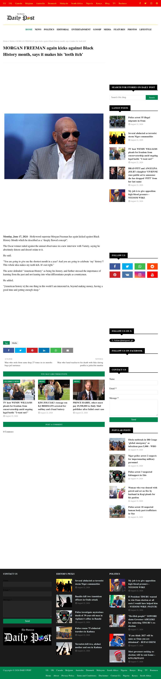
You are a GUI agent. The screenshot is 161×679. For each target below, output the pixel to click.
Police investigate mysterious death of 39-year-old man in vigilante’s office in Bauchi (89, 615)
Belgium (29, 3)
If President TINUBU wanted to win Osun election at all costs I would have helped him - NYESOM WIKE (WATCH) (143, 601)
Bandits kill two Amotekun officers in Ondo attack (88, 598)
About (56, 675)
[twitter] (145, 3)
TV (114, 3)
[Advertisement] (54, 88)
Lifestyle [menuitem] (145, 29)
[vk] (127, 274)
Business (123, 3)
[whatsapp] (139, 266)
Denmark (52, 3)
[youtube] (152, 274)
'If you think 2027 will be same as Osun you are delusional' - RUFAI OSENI (141, 639)
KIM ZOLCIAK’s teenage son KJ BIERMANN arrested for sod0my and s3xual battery (52, 406)
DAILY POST (25, 670)
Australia (40, 3)
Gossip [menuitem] (97, 29)
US (4, 3)
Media (12, 41)
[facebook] (140, 3)
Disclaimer (103, 675)
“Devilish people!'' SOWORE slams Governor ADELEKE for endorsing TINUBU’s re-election (142, 621)
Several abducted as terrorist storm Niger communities (142, 134)
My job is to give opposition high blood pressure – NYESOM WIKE (142, 194)
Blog (107, 3)
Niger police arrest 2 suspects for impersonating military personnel (142, 459)
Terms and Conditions (86, 675)
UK (10, 3)
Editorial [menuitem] (63, 29)
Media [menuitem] (107, 29)
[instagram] (151, 3)
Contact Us (115, 675)
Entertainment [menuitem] (81, 29)
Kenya (99, 3)
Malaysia (64, 3)
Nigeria (89, 3)
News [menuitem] (38, 29)
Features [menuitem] (119, 29)
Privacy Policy (67, 675)
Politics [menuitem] (49, 29)
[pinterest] (156, 3)
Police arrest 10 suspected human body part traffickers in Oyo (142, 510)
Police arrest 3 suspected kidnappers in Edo (140, 473)
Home (5, 41)
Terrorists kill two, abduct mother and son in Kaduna (88, 645)
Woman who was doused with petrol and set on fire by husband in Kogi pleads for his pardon (142, 492)
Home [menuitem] (28, 29)
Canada (18, 3)
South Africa (77, 3)
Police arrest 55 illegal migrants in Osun (139, 119)
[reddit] (152, 266)
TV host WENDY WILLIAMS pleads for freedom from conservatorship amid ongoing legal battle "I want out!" (18, 407)
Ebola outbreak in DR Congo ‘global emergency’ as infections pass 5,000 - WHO (142, 443)
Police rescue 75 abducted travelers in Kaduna (87, 630)
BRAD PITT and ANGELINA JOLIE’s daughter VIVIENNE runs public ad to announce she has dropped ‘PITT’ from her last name (143, 175)
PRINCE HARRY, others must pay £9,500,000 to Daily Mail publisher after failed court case (88, 406)
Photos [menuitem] (132, 29)
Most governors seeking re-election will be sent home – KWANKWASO (141, 655)
